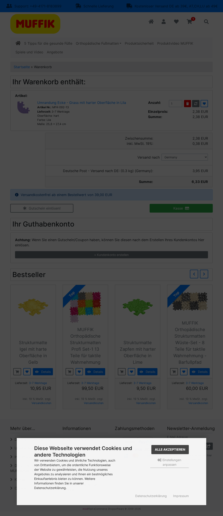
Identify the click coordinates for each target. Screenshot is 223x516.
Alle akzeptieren (170, 449)
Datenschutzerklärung (151, 496)
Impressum (181, 496)
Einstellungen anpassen (171, 462)
